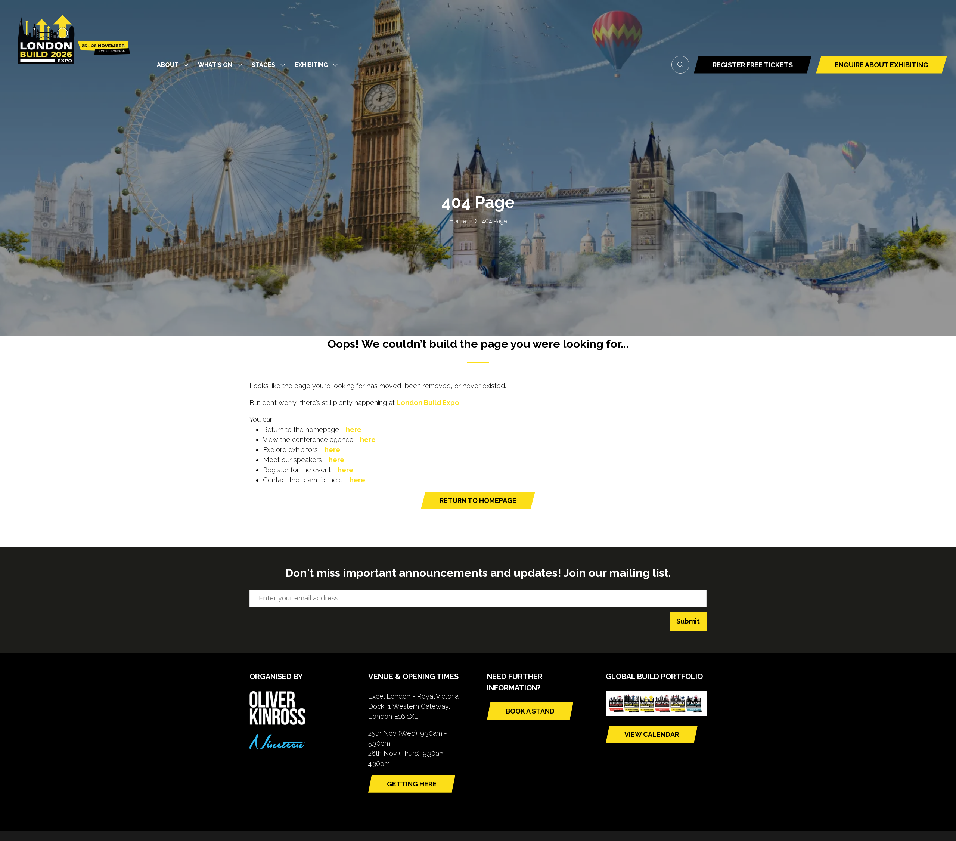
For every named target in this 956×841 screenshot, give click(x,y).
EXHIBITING (311, 64)
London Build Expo (428, 402)
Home (457, 221)
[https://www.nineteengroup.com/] (277, 747)
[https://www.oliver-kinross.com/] (277, 722)
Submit (688, 621)
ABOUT (168, 64)
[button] (680, 65)
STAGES (263, 64)
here (353, 429)
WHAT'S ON (215, 64)
